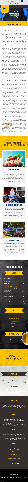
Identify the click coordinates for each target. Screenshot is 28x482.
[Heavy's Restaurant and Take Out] (5, 9)
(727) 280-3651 (15, 3)
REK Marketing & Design (21, 477)
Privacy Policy (14, 476)
